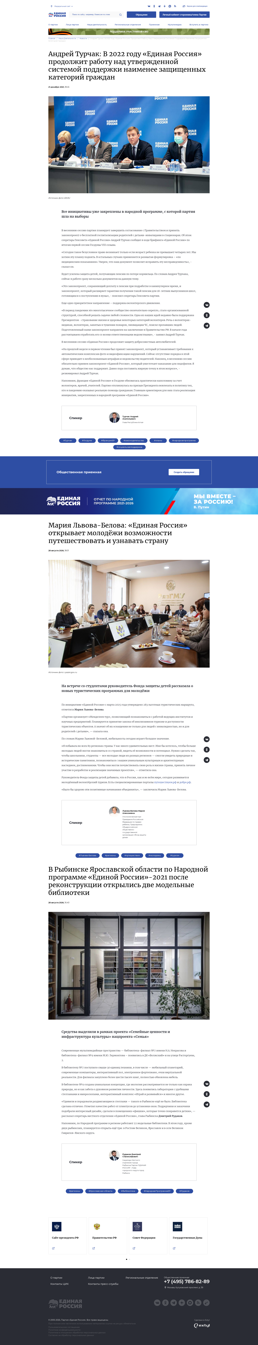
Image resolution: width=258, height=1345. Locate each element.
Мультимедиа (174, 24)
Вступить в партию (198, 24)
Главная (51, 38)
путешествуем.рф (165, 782)
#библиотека (128, 1191)
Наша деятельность (97, 24)
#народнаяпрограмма (184, 440)
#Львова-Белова (87, 855)
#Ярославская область (100, 1191)
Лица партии (72, 24)
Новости (83, 38)
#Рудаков (184, 1191)
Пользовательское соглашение (64, 1327)
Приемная (154, 24)
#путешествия (132, 855)
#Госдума (87, 440)
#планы (158, 440)
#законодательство (134, 440)
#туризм (174, 855)
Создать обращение (184, 472)
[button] (126, 1259)
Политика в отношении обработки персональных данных (76, 1333)
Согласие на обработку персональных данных (71, 1335)
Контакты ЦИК (59, 1284)
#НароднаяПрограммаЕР (157, 1191)
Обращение (141, 14)
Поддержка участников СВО (129, 31)
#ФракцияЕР (108, 440)
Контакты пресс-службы (103, 1284)
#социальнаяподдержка (129, 447)
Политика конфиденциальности (64, 1330)
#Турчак (67, 440)
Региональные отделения (128, 24)
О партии (53, 24)
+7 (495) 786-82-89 (187, 1281)
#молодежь (155, 855)
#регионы (110, 855)
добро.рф (185, 782)
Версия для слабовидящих (197, 6)
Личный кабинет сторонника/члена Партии (184, 14)
